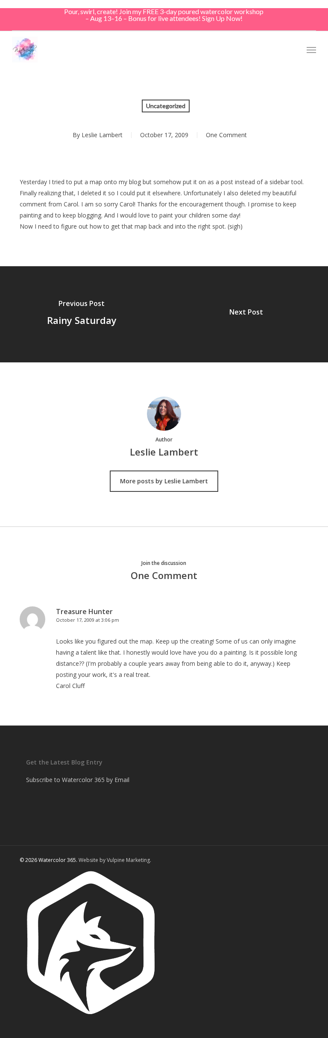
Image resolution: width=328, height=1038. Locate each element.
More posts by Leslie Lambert (164, 481)
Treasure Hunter (84, 611)
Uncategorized (165, 105)
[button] (311, 49)
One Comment (226, 135)
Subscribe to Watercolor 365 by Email (77, 780)
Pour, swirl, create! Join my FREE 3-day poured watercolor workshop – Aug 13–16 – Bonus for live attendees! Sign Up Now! (164, 14)
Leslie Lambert (102, 135)
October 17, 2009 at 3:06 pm (87, 620)
